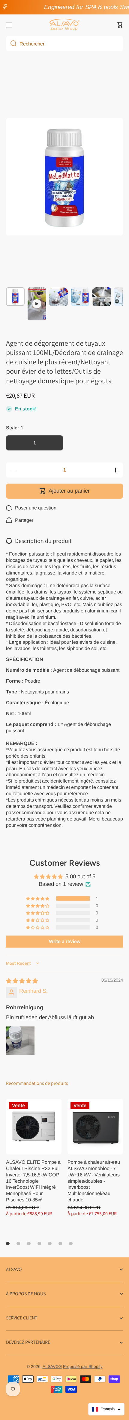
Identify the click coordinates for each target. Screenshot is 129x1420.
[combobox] (64, 43)
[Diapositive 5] (50, 1243)
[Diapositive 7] (71, 1243)
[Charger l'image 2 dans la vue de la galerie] (58, 296)
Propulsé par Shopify (83, 1366)
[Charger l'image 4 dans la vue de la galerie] (101, 296)
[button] (120, 25)
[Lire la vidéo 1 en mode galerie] (37, 303)
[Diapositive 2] (18, 1243)
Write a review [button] (64, 941)
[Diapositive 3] (29, 1243)
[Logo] (65, 25)
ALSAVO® (52, 1366)
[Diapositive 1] (8, 1243)
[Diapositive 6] (60, 1243)
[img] (22, 981)
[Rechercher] (11, 43)
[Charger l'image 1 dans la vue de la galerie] (15, 296)
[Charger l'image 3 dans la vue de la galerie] (80, 296)
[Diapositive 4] (39, 1243)
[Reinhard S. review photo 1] (20, 1040)
